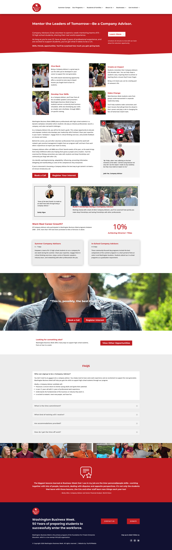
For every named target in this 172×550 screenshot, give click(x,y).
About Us (109, 7)
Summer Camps (64, 7)
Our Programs (77, 7)
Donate (133, 521)
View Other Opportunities (116, 343)
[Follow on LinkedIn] (138, 540)
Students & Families (94, 7)
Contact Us (109, 521)
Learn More (115, 34)
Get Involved (133, 7)
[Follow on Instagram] (134, 540)
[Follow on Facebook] (131, 540)
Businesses (120, 7)
